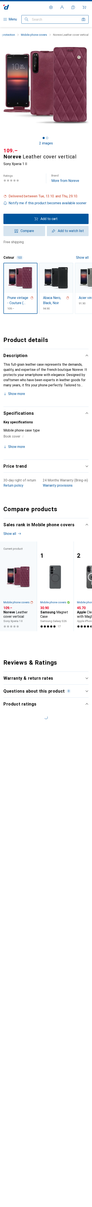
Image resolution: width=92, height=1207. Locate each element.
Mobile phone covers (34, 34)
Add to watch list (71, 231)
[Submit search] (26, 19)
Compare (27, 231)
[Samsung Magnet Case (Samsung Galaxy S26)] (55, 586)
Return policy (13, 485)
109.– (10, 151)
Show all (82, 257)
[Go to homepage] (6, 7)
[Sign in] (62, 7)
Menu (13, 19)
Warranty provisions (58, 485)
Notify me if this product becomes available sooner (47, 203)
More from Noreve (65, 178)
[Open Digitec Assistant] (73, 7)
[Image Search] (83, 19)
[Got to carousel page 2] (47, 138)
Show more (16, 394)
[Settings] (50, 7)
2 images (46, 143)
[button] (46, 196)
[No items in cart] (84, 7)
